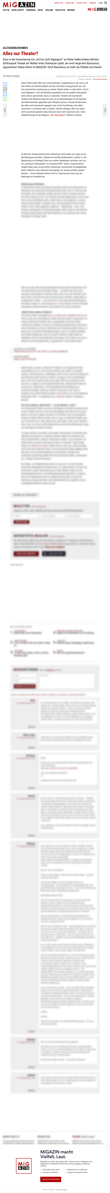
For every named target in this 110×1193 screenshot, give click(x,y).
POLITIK (6, 10)
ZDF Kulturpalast (57, 115)
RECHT (40, 10)
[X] (5, 89)
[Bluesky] (5, 94)
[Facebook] (5, 84)
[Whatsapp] (5, 99)
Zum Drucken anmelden (100, 79)
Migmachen (70, 3)
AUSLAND (49, 10)
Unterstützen (82, 3)
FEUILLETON (60, 10)
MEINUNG (71, 10)
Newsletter (58, 3)
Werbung (92, 3)
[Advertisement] (55, 29)
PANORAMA (31, 10)
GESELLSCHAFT (17, 10)
